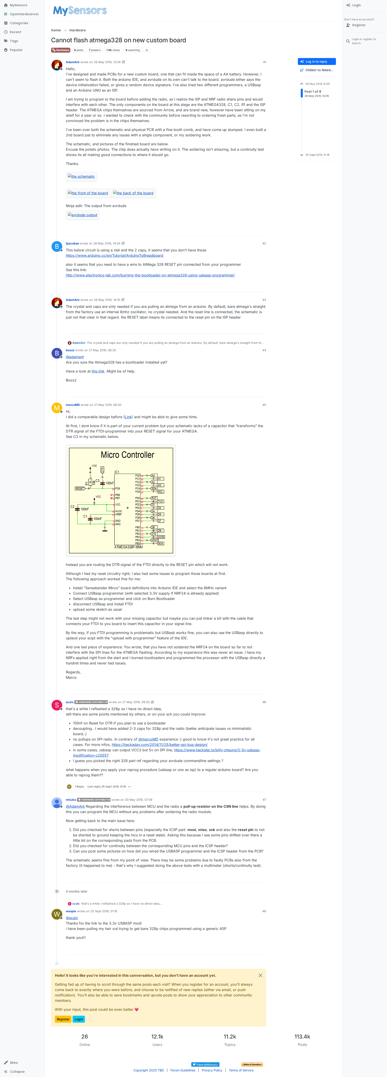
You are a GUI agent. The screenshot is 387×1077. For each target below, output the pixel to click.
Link (128, 417)
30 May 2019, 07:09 (138, 799)
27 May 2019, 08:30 (107, 405)
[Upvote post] (245, 230)
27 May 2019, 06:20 (102, 350)
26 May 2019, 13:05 (107, 62)
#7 (264, 799)
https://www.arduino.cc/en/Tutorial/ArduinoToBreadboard (114, 255)
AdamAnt (73, 62)
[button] (22, 1062)
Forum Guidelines (182, 1070)
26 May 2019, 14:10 (107, 300)
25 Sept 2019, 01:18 (103, 911)
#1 (264, 62)
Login (79, 1019)
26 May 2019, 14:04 (106, 243)
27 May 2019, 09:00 (136, 702)
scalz (69, 702)
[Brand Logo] (80, 10)
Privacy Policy (212, 1070)
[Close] (260, 975)
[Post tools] (262, 230)
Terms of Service (241, 1070)
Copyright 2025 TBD (148, 1070)
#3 (264, 300)
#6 (264, 702)
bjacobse (72, 243)
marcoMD (73, 405)
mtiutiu (71, 799)
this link (98, 371)
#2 (264, 243)
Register (63, 1019)
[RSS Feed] (146, 50)
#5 (264, 405)
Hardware (62, 50)
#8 (264, 911)
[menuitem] (364, 5)
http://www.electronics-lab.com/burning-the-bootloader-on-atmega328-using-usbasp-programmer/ (150, 275)
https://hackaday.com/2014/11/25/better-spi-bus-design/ (160, 744)
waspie (71, 911)
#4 (264, 350)
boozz (70, 350)
